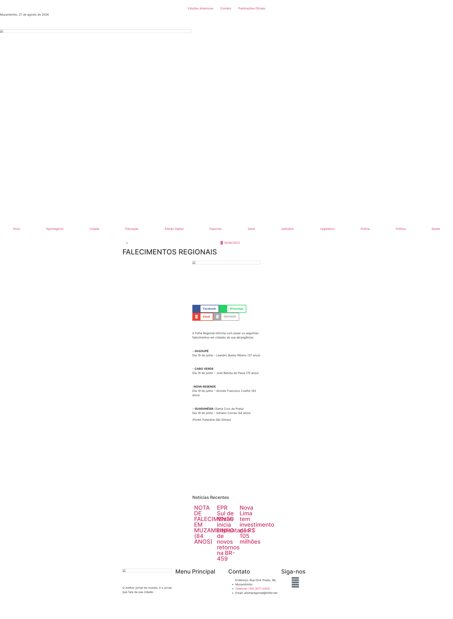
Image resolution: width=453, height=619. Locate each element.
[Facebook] (285, 582)
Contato (225, 8)
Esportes (216, 229)
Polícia (365, 229)
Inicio (178, 580)
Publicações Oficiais (251, 8)
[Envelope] (295, 582)
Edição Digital (174, 229)
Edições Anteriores (200, 8)
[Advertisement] (226, 459)
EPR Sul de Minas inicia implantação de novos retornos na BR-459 (233, 533)
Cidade (94, 229)
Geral (251, 229)
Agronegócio (55, 229)
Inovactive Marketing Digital (277, 610)
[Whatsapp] (314, 582)
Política (401, 229)
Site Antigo (182, 600)
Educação (132, 229)
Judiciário (287, 229)
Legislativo (327, 229)
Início (16, 229)
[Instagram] (305, 582)
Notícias (180, 587)
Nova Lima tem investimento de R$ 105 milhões (257, 524)
